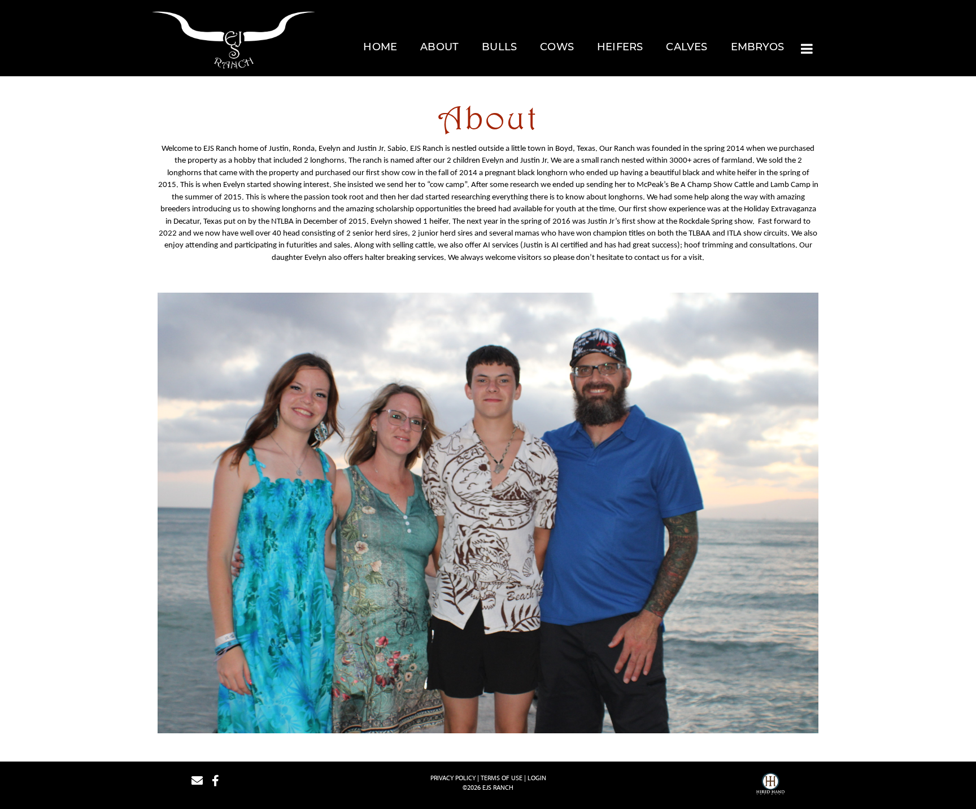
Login (537, 777)
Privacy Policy (453, 777)
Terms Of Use (501, 777)
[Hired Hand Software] (770, 785)
